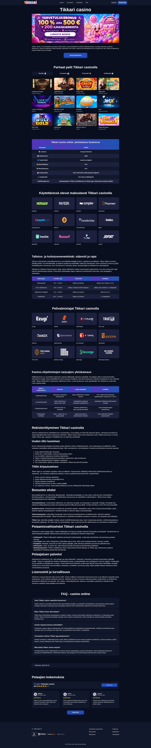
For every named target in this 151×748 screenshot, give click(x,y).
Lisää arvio (109, 685)
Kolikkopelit (107, 73)
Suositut (41, 73)
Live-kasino (63, 73)
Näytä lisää (75, 712)
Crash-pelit (85, 73)
